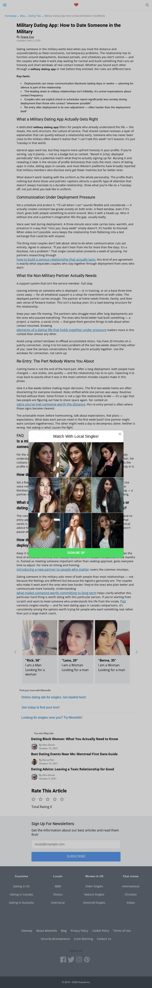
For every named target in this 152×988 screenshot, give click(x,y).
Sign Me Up (76, 553)
